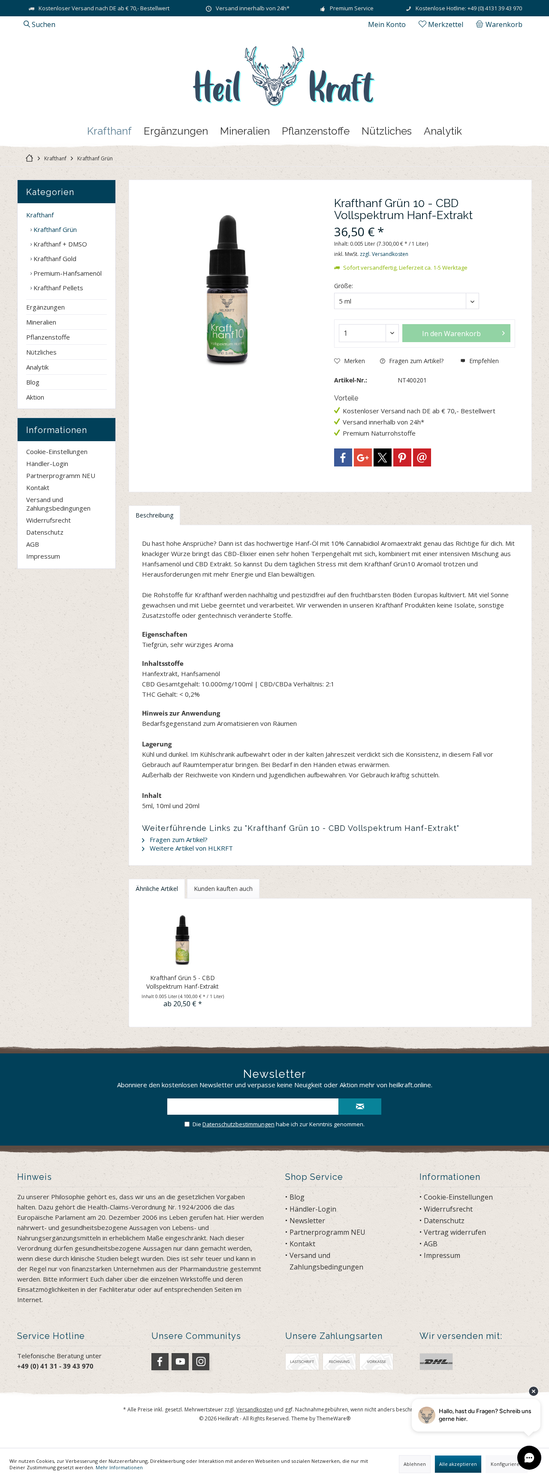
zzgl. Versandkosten (384, 254)
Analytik (37, 367)
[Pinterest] (402, 457)
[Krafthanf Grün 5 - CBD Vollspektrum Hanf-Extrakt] (183, 939)
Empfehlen (483, 361)
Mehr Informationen (119, 1467)
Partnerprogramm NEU (60, 475)
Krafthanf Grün (54, 229)
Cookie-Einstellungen (56, 451)
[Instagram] (200, 1361)
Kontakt (37, 487)
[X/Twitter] (383, 457)
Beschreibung (154, 515)
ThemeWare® (333, 1418)
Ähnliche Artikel (157, 888)
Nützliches (41, 352)
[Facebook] (343, 457)
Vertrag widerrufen (455, 1232)
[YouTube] (180, 1361)
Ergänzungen (45, 307)
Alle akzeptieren (458, 1464)
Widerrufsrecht (48, 520)
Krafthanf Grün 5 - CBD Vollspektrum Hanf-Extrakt (182, 982)
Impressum (43, 556)
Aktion (35, 397)
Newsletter (307, 1220)
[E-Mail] (422, 457)
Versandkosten (254, 1409)
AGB (32, 544)
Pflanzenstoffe (48, 337)
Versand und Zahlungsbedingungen (58, 503)
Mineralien (41, 322)
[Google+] (363, 457)
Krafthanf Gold (54, 258)
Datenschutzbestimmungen (238, 1124)
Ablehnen (415, 1464)
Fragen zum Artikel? (415, 361)
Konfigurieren (506, 1464)
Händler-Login (47, 463)
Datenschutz (44, 532)
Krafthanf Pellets (57, 287)
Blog (32, 382)
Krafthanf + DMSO (59, 244)
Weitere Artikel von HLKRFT (190, 848)
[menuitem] (501, 24)
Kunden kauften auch (223, 888)
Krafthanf (40, 215)
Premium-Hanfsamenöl (67, 273)
